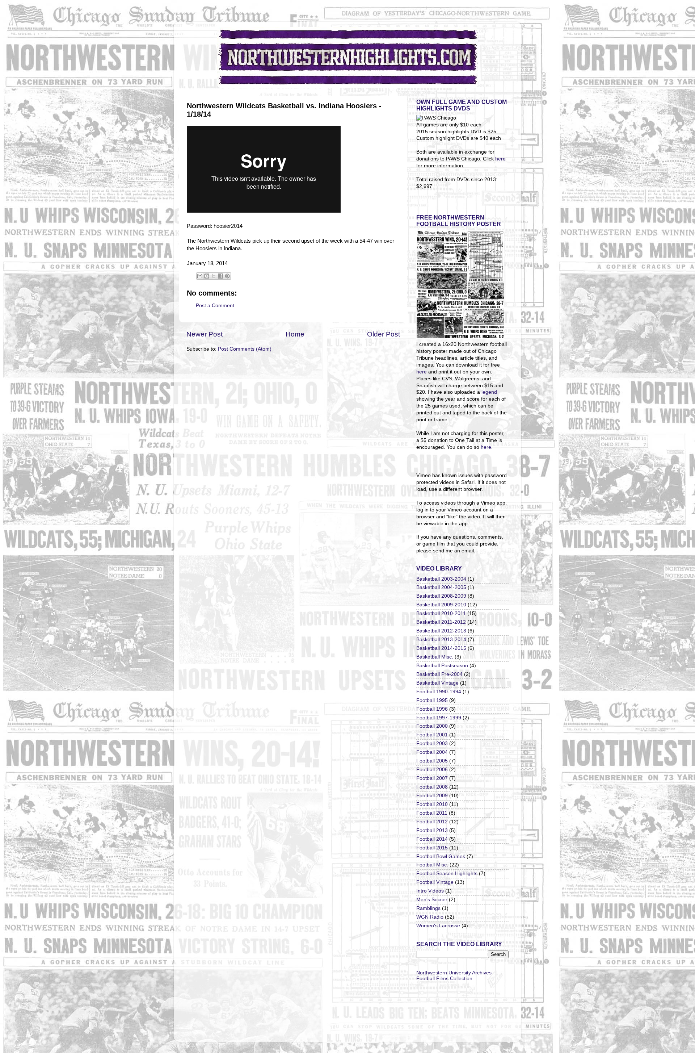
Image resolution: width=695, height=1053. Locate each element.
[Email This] (199, 276)
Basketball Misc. (434, 657)
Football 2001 (432, 734)
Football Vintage (435, 882)
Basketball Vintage (437, 683)
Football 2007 (432, 778)
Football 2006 (432, 769)
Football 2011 (431, 813)
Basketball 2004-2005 (441, 587)
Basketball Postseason (442, 665)
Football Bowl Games (440, 856)
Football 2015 (432, 848)
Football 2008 (432, 787)
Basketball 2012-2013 (441, 631)
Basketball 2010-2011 (441, 613)
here (500, 159)
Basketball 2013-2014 (441, 639)
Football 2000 (432, 726)
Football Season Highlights (446, 873)
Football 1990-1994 (438, 691)
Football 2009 (432, 795)
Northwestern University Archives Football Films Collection (454, 975)
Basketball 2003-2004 (441, 579)
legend (489, 392)
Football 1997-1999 (438, 717)
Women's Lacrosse (438, 925)
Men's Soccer (431, 899)
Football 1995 (432, 700)
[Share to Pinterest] (227, 276)
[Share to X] (213, 276)
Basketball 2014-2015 (441, 648)
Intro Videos (430, 891)
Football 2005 (432, 761)
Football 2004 (432, 752)
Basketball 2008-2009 (441, 596)
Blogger (388, 1025)
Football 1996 (432, 709)
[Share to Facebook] (220, 276)
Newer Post (204, 334)
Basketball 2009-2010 (441, 604)
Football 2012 (432, 821)
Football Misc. (432, 865)
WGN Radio (429, 917)
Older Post (383, 334)
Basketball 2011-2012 (441, 622)
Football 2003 (432, 743)
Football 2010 (432, 804)
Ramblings (428, 908)
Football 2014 (432, 839)
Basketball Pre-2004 (439, 674)
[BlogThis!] (206, 276)
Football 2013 (432, 830)
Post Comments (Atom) (244, 349)
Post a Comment (215, 305)
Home (295, 334)
